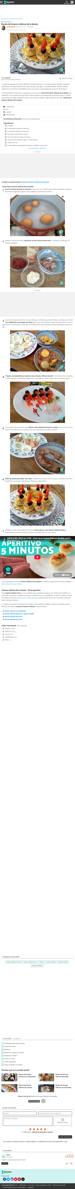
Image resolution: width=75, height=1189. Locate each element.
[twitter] (8, 1179)
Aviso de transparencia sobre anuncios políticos (14, 1187)
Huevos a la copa (9, 1059)
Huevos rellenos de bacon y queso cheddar (19, 613)
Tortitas (41, 962)
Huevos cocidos (51, 962)
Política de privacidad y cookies (43, 1185)
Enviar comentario (65, 1137)
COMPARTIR (66, 3)
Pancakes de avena (10, 1046)
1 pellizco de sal (12, 142)
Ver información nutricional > (37, 148)
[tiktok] (23, 1179)
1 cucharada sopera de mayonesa (18, 131)
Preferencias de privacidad (59, 1185)
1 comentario (30, 27)
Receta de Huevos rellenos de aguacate (35, 182)
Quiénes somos (23, 1185)
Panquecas (7, 1049)
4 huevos (10, 126)
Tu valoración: (26, 1132)
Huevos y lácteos (10, 19)
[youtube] (15, 1179)
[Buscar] (72, 2)
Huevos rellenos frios (30, 962)
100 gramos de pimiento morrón (17, 134)
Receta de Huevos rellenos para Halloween (27, 1075)
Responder (4, 1163)
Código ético (30, 1187)
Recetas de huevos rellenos (13, 584)
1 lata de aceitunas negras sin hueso (18, 137)
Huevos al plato (63, 962)
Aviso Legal (31, 1185)
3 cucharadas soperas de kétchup (18, 128)
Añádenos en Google (66, 78)
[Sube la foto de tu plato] (43, 1101)
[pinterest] (19, 1179)
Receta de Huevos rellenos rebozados (62, 1075)
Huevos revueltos (37, 966)
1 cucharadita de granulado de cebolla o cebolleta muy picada (27, 145)
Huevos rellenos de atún (13, 962)
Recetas (3, 19)
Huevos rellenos (19, 19)
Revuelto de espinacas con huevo (14, 1052)
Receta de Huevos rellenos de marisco (25, 1086)
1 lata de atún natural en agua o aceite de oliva (22, 140)
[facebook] (4, 1179)
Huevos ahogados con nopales (13, 1065)
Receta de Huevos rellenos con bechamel (63, 1086)
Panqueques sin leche (10, 1055)
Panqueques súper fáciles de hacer (14, 1043)
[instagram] (12, 1179)
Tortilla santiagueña (10, 1062)
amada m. (10, 30)
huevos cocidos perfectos (29, 597)
